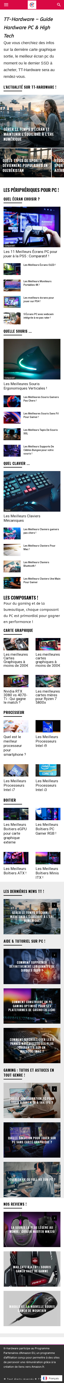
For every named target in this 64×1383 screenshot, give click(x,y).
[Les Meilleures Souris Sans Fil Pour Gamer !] (12, 418)
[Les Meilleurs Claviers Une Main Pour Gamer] (12, 583)
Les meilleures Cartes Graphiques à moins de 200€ (16, 660)
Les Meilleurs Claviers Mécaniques (22, 518)
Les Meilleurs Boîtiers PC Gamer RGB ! (47, 829)
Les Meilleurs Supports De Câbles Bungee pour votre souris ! (38, 450)
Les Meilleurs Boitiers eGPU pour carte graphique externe (15, 833)
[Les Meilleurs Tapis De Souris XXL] (12, 434)
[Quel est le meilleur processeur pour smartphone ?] (16, 726)
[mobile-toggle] (6, 5)
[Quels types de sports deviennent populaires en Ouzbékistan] (25, 162)
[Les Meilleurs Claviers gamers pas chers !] (12, 533)
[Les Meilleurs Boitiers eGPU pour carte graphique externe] (16, 814)
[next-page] (54, 905)
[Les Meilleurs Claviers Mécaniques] (32, 491)
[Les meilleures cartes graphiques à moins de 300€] (48, 644)
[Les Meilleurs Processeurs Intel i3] (48, 770)
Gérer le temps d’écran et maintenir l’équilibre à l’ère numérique (32, 917)
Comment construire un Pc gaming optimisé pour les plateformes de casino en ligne (32, 1006)
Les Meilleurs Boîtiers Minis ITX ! (47, 873)
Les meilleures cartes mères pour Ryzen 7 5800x (48, 697)
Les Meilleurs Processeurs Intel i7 (15, 785)
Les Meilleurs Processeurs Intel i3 (47, 785)
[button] (59, 5)
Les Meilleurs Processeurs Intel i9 (47, 741)
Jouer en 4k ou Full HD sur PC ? (32, 1179)
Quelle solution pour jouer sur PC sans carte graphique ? (32, 1140)
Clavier (7, 510)
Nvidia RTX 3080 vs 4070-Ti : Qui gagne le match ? (15, 697)
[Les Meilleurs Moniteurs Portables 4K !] (12, 285)
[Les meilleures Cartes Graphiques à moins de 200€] (16, 644)
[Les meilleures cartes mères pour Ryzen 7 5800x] (48, 681)
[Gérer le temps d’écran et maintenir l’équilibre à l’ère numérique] (32, 121)
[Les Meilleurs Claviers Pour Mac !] (12, 550)
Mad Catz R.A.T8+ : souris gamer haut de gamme (32, 1269)
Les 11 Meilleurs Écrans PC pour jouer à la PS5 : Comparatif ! (30, 254)
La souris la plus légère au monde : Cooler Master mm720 (32, 1229)
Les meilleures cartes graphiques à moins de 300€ (48, 660)
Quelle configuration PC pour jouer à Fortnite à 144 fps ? (32, 1100)
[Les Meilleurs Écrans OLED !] (12, 269)
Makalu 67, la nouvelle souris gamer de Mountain (32, 1308)
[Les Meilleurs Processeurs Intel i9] (48, 726)
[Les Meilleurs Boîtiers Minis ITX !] (48, 858)
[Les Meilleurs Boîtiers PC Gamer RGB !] (48, 814)
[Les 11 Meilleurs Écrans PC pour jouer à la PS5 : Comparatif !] (32, 227)
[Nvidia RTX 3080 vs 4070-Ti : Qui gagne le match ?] (16, 681)
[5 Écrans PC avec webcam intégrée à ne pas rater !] (12, 318)
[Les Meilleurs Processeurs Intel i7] (16, 770)
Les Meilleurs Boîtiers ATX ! (15, 871)
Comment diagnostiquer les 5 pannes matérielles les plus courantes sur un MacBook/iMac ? (32, 1045)
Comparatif (9, 245)
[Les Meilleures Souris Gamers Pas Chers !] (12, 401)
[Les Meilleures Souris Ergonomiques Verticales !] (32, 359)
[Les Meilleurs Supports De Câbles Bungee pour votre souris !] (12, 451)
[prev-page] (47, 905)
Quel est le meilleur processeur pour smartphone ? (15, 746)
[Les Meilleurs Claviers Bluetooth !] (12, 566)
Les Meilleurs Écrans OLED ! (39, 265)
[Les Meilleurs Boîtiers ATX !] (16, 858)
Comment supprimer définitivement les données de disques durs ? (32, 966)
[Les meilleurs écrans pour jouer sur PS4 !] (12, 302)
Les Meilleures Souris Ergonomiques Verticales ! (25, 386)
